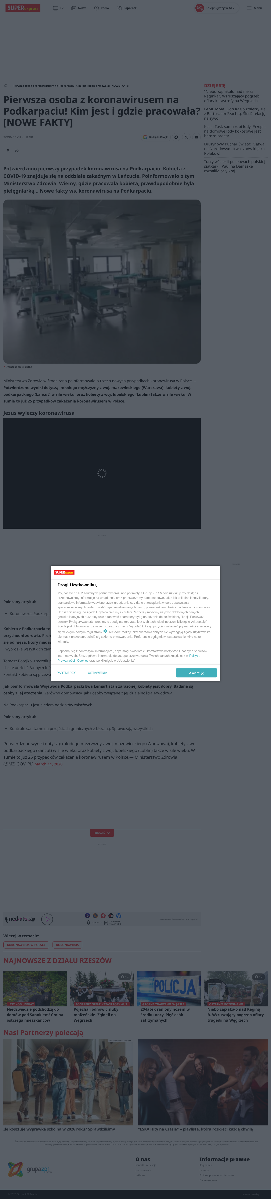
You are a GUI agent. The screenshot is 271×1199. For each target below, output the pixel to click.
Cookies (82, 660)
